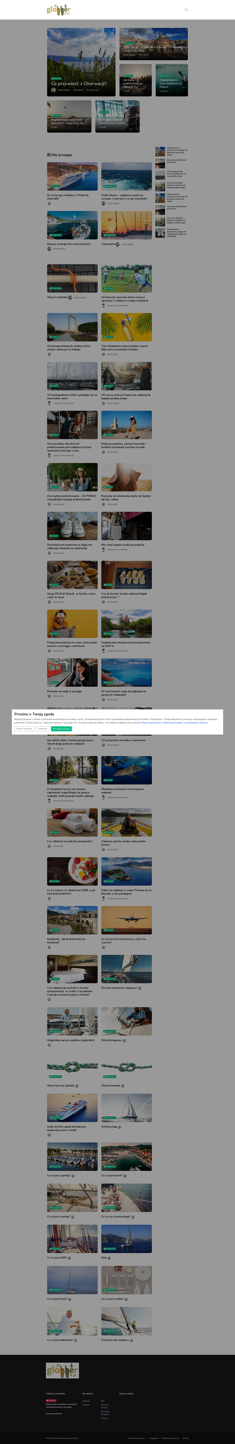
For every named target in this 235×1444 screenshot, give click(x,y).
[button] (186, 9)
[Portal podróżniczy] (58, 10)
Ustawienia (42, 729)
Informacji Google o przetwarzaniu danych (185, 722)
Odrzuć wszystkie (24, 729)
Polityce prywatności (151, 722)
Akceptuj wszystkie (61, 729)
